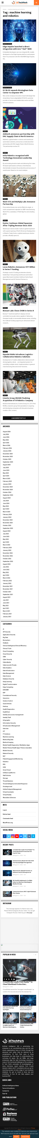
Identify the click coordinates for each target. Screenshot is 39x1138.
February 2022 (7, 580)
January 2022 (7, 583)
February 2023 (7, 547)
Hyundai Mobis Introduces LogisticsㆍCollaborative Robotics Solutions (19, 355)
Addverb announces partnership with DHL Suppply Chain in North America (18, 135)
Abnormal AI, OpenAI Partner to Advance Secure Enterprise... (26, 1008)
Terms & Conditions (8, 1088)
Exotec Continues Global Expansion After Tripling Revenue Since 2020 (17, 224)
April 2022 (6, 575)
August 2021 (7, 597)
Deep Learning (7, 681)
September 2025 (8, 462)
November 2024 (8, 489)
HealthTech (6, 712)
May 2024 (6, 506)
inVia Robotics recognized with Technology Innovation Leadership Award (17, 158)
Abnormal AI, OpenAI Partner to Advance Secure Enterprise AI (22, 871)
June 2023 (6, 536)
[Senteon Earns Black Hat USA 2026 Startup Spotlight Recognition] (7, 863)
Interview (5, 728)
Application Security (9, 634)
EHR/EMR (6, 690)
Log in (5, 810)
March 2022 (6, 578)
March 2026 (6, 445)
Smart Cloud (7, 770)
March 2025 (6, 478)
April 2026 (6, 442)
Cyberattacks (7, 662)
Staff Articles (7, 775)
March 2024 (6, 511)
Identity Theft (7, 717)
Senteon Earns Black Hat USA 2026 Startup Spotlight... (10, 1008)
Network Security (8, 753)
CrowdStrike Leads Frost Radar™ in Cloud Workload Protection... (17, 983)
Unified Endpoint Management (12, 789)
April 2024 (6, 509)
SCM (4, 767)
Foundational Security (9, 695)
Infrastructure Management (11, 726)
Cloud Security (7, 654)
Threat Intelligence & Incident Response (15, 784)
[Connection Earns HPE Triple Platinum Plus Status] (7, 894)
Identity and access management (13, 714)
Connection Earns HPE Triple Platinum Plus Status (24, 892)
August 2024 (7, 498)
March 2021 (6, 611)
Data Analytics (7, 668)
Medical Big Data (8, 739)
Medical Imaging (8, 742)
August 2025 (7, 464)
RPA (4, 764)
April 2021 (6, 608)
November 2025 (8, 456)
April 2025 (6, 476)
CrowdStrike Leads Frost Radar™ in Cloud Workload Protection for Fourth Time (23, 851)
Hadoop (5, 706)
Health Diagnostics (9, 709)
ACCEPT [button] (16, 1136)
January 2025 (7, 484)
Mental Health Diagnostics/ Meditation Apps (16, 745)
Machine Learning (7, 43)
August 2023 (7, 531)
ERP (4, 692)
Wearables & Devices (9, 797)
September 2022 (8, 561)
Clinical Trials (7, 648)
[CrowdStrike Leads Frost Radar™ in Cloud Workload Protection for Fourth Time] (7, 852)
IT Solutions (6, 734)
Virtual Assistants (8, 792)
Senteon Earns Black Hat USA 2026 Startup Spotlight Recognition (23, 862)
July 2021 (6, 600)
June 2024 (6, 503)
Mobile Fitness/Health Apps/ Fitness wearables (17, 748)
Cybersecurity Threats (9, 665)
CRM (4, 656)
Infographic (6, 720)
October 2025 (7, 459)
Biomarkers (6, 640)
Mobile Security (7, 750)
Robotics (5, 131)
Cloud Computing (8, 651)
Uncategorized (7, 786)
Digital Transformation (10, 684)
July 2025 (6, 467)
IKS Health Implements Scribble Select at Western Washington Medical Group (22, 882)
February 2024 (7, 514)
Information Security (9, 723)
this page (29, 912)
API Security (6, 632)
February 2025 (7, 481)
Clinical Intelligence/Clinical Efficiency (14, 645)
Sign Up (4, 1093)
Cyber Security (7, 659)
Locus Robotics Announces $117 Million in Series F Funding (19, 268)
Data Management (8, 673)
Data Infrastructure (8, 670)
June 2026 (6, 437)
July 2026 (6, 434)
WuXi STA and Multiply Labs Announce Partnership (19, 203)
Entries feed (6, 814)
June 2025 (6, 470)
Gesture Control (8, 701)
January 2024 (7, 517)
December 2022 (8, 553)
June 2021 (6, 603)
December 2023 (8, 520)
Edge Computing (8, 687)
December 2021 (8, 586)
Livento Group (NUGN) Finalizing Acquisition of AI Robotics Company (18, 399)
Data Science (7, 676)
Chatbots (5, 643)
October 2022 (7, 558)
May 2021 (6, 605)
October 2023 (7, 525)
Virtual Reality (7, 794)
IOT (4, 731)
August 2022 (7, 564)
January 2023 (7, 550)
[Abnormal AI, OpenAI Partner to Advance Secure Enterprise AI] (7, 873)
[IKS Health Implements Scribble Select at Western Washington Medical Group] (7, 883)
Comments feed (8, 818)
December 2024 (8, 487)
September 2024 (8, 495)
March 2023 (6, 545)
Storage (5, 778)
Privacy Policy (25, 1136)
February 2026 (7, 448)
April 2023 (6, 542)
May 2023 (6, 539)
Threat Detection (8, 781)
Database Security (8, 679)
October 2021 (7, 592)
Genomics (6, 698)
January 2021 (7, 616)
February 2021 (7, 614)
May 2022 (6, 572)
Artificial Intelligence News (10, 1085)
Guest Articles (7, 703)
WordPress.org (8, 822)
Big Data (5, 637)
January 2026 (7, 451)
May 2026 (6, 440)
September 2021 (8, 594)
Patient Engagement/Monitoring (13, 759)
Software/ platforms (9, 772)
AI (3, 629)
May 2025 (6, 473)
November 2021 (8, 589)
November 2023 (8, 522)
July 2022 (6, 567)
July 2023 (6, 534)
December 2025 (8, 454)
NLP (4, 756)
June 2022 (6, 569)
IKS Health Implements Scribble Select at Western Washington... (10, 1025)
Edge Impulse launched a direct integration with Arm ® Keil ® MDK (17, 48)
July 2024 (6, 500)
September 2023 (8, 528)
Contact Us (5, 1091)
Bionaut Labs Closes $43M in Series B (18, 310)
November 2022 (8, 556)
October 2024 (7, 492)
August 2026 (7, 431)
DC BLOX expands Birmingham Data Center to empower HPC (18, 91)
